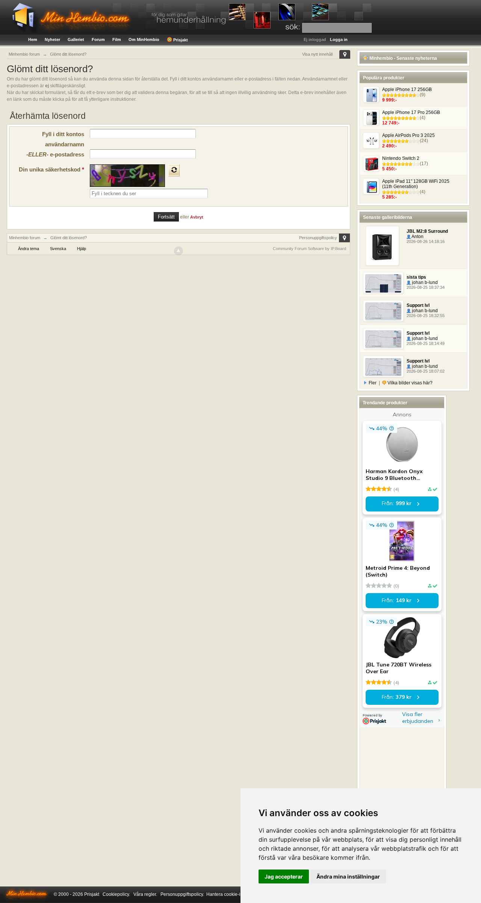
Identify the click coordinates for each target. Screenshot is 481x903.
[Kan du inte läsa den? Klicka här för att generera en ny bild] (174, 170)
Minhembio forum (24, 237)
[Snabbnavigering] (344, 54)
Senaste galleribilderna (387, 217)
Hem (32, 39)
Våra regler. (145, 894)
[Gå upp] (178, 250)
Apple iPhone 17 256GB (407, 89)
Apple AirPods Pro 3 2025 (408, 135)
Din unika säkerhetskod (51, 169)
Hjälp (81, 248)
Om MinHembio (144, 39)
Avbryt (196, 217)
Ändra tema (28, 248)
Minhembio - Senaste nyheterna (402, 58)
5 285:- (389, 197)
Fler (373, 382)
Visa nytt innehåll (317, 54)
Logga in (339, 39)
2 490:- (389, 146)
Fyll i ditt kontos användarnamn (63, 139)
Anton (417, 236)
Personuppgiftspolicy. (182, 894)
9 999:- (389, 100)
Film (116, 39)
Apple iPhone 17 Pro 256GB (411, 112)
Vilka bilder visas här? (409, 382)
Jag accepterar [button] (284, 876)
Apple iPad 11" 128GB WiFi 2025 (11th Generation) (415, 184)
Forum (98, 39)
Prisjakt (180, 40)
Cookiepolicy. (116, 894)
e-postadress (55, 154)
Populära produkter (383, 77)
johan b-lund (424, 282)
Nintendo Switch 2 (400, 158)
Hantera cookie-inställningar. (235, 894)
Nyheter (52, 39)
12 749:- (390, 123)
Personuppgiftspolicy (318, 237)
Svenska (58, 248)
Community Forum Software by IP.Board (309, 248)
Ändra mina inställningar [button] (348, 876)
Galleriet (76, 39)
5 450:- (389, 168)
